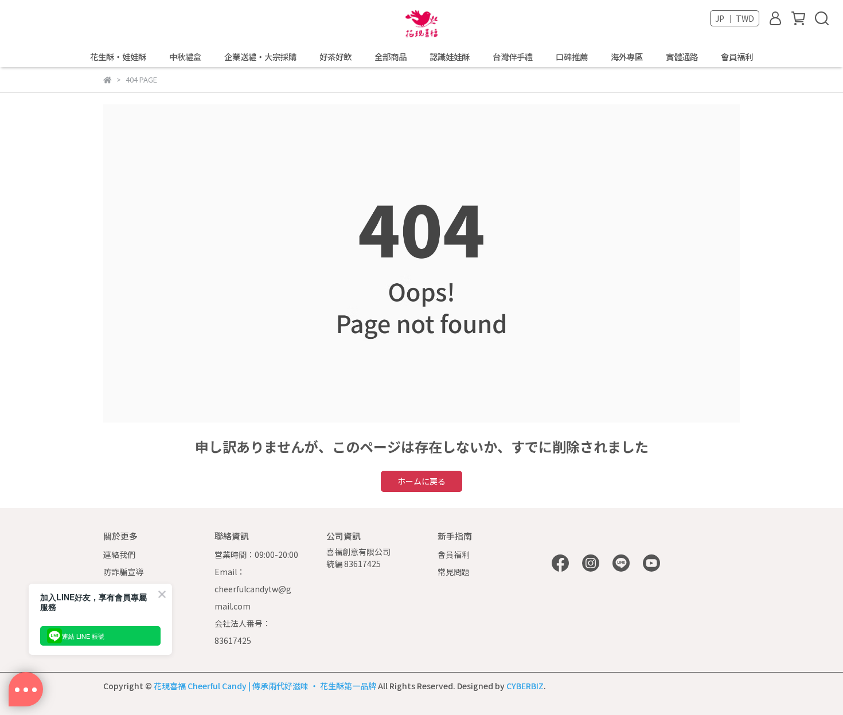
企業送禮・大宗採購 (260, 56)
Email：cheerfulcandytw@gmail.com (252, 589)
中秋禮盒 (185, 56)
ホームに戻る (421, 481)
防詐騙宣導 (123, 571)
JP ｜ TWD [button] (734, 18)
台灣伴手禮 (513, 56)
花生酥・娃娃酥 (118, 56)
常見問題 (454, 571)
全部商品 (390, 56)
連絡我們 (119, 554)
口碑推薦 (572, 56)
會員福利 (737, 56)
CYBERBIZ (525, 685)
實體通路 (682, 56)
